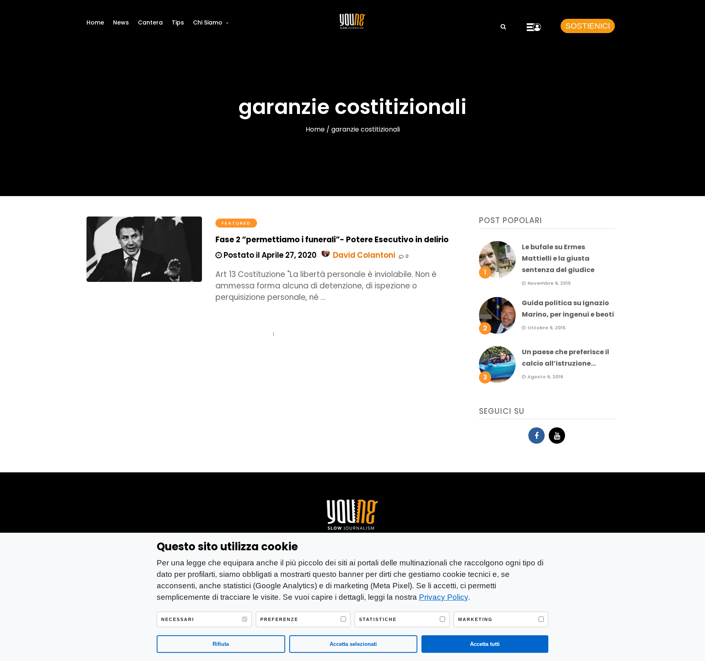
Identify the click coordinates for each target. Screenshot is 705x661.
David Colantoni (364, 255)
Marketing (475, 619)
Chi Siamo (207, 22)
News (121, 22)
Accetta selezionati (353, 644)
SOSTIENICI (587, 26)
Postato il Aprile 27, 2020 (269, 255)
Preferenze (279, 619)
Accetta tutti (485, 644)
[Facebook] (536, 435)
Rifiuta (221, 644)
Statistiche (378, 619)
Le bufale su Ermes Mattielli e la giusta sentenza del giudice (558, 258)
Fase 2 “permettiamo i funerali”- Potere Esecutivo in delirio (332, 239)
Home (95, 22)
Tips (178, 22)
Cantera (150, 22)
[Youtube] (557, 435)
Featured (236, 223)
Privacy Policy (443, 597)
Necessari (177, 619)
